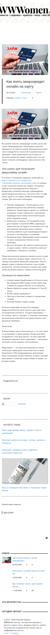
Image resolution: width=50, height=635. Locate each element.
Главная (14, 633)
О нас (6, 633)
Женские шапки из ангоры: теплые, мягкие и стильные (23, 441)
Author (39, 92)
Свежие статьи (20, 97)
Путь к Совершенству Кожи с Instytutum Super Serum (24, 489)
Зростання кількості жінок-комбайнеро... (25, 559)
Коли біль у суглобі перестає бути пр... (28, 572)
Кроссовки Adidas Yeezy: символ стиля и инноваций (21, 431)
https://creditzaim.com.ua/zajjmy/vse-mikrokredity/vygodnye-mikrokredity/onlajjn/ (19, 181)
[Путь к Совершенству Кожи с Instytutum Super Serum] (25, 471)
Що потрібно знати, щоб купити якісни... (27, 585)
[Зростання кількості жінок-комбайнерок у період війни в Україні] (6, 559)
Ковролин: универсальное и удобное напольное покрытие (19, 451)
